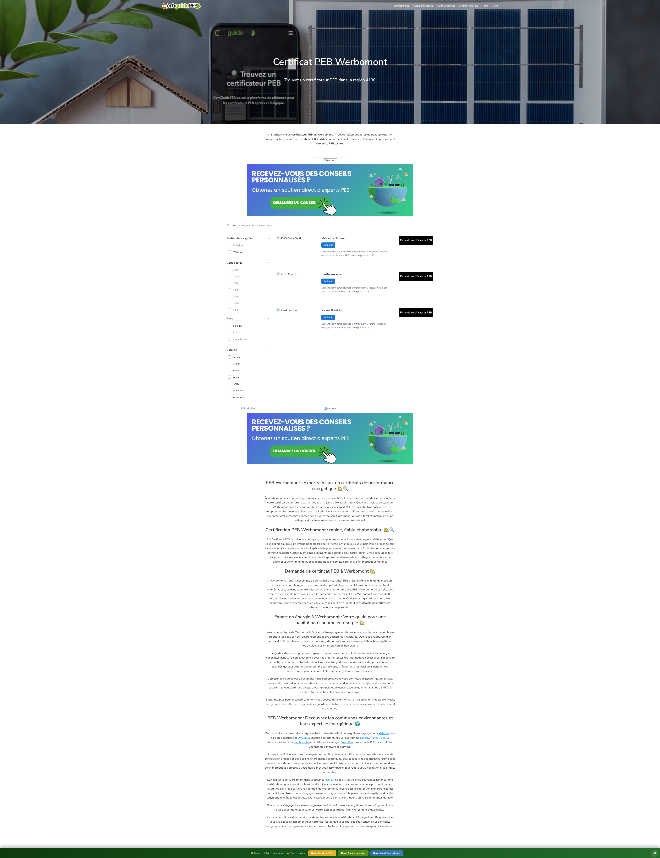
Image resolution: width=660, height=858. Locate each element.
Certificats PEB (402, 5)
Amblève (347, 742)
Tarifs (485, 5)
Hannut (375, 738)
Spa (383, 738)
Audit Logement (446, 5)
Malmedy (384, 733)
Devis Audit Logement (353, 853)
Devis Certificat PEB (322, 853)
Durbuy (364, 738)
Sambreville (301, 742)
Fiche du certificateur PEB (416, 240)
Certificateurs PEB (468, 5)
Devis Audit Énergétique (386, 853)
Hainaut (329, 780)
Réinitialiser (248, 408)
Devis (495, 5)
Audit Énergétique (423, 5)
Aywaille (303, 738)
